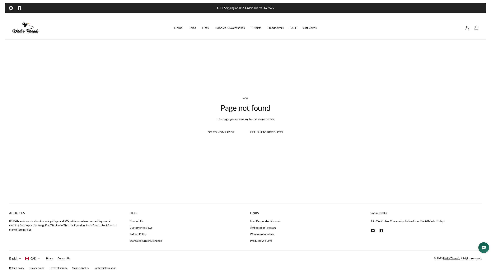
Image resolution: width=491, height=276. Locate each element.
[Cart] (476, 28)
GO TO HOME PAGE (221, 132)
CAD (33, 258)
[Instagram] (11, 8)
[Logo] (25, 27)
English (13, 258)
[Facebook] (19, 8)
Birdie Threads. (451, 258)
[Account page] (467, 28)
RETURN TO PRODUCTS (266, 132)
